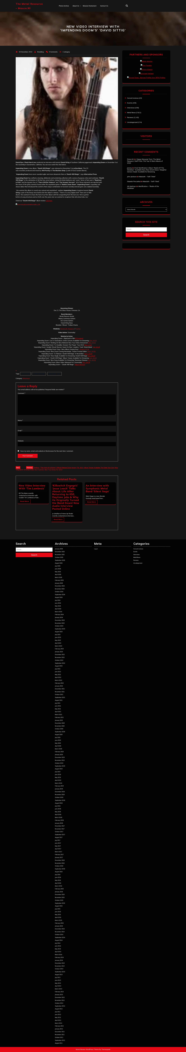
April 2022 (58, 677)
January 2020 (59, 754)
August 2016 (58, 871)
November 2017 (60, 829)
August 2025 (58, 563)
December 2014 (60, 929)
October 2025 (59, 557)
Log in (96, 549)
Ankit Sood (76, 14)
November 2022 (60, 657)
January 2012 (59, 1029)
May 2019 (58, 777)
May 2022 (58, 674)
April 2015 (58, 917)
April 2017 (58, 849)
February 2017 (59, 854)
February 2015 (59, 923)
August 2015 (58, 906)
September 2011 (60, 1040)
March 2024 (58, 611)
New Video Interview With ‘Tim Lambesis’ (32, 487)
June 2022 (58, 671)
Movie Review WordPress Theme (87, 1049)
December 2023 (60, 620)
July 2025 (57, 566)
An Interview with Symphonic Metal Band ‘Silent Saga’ (97, 488)
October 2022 (59, 660)
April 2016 (58, 883)
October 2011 (59, 1037)
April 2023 (58, 643)
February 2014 (59, 957)
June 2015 (58, 911)
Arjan (74, 18)
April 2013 (58, 986)
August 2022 (58, 666)
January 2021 (59, 720)
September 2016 (60, 869)
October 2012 (59, 1003)
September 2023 (60, 629)
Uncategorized (132, 122)
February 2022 (59, 683)
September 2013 (60, 971)
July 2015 (57, 909)
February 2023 (59, 649)
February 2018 (59, 820)
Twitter (78, 329)
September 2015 (60, 903)
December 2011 (60, 1031)
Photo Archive (64, 6)
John (74, 23)
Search (146, 235)
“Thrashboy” (77, 10)
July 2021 (57, 703)
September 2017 (60, 834)
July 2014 (57, 943)
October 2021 (59, 694)
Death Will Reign (39, 374)
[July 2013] (96, 347)
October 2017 (59, 831)
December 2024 (60, 586)
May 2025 (58, 571)
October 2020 (59, 729)
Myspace (71, 329)
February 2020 (59, 751)
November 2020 (60, 726)
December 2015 (60, 894)
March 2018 (58, 817)
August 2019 (58, 769)
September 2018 (60, 800)
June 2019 (58, 774)
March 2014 (58, 954)
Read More (24, 501)
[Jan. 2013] (93, 341)
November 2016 (60, 863)
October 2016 (59, 866)
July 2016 (57, 874)
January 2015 (59, 926)
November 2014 (60, 931)
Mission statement (89, 6)
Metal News (131, 113)
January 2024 (59, 617)
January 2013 (59, 994)
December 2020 (60, 723)
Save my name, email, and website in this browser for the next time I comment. (46, 451)
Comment (21, 393)
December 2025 (60, 551)
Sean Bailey (77, 35)
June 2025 (58, 569)
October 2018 (59, 797)
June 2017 (58, 843)
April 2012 (58, 1020)
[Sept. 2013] (91, 351)
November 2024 (60, 589)
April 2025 (58, 574)
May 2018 (58, 811)
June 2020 (58, 740)
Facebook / (64, 329)
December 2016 (60, 860)
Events (129, 103)
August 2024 (58, 597)
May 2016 (58, 880)
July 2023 (57, 634)
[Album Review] (79, 364)
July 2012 (57, 1011)
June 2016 (58, 877)
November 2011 (60, 1034)
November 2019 (60, 760)
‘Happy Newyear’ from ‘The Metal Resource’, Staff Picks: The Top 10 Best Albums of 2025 (145, 161)
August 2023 (58, 631)
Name (20, 420)
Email (20, 431)
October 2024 (59, 591)
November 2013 (60, 966)
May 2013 (58, 983)
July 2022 (57, 669)
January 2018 (59, 823)
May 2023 (58, 640)
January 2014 (59, 960)
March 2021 (58, 714)
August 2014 (58, 940)
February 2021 (59, 717)
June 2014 (58, 946)
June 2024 (58, 603)
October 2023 (59, 626)
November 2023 (60, 623)
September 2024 (60, 594)
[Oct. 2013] (91, 356)
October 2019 (59, 763)
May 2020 (58, 743)
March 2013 (58, 989)
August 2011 (58, 1043)
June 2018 (58, 809)
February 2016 (59, 889)
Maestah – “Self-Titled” (147, 177)
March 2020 (58, 749)
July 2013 (57, 977)
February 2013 (59, 991)
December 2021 (60, 689)
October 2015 (59, 900)
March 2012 (58, 1023)
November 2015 (60, 897)
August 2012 (58, 1009)
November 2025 (60, 554)
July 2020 (57, 737)
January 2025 (59, 583)
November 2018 (60, 794)
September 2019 (60, 766)
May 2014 (58, 949)
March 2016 (58, 886)
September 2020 (60, 731)
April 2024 (58, 609)
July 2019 (57, 771)
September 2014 (60, 937)
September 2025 (60, 560)
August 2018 (58, 803)
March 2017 (58, 851)
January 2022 (59, 686)
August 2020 (58, 734)
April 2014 (58, 951)
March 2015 (58, 920)
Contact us (104, 6)
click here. (49, 201)
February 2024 (59, 614)
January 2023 (59, 651)
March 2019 (58, 783)
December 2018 (60, 791)
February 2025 (59, 580)
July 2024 (57, 600)
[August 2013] (84, 349)
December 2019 (60, 757)
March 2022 (58, 680)
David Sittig (25, 374)
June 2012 (58, 1014)
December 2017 (60, 826)
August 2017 (58, 837)
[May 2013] (92, 343)
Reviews (130, 117)
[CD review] (79, 338)
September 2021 (60, 697)
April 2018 (58, 814)
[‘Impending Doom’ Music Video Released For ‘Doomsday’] (16, 369)
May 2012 (58, 1017)
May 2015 (58, 914)
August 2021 (58, 700)
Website (21, 441)
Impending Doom (54, 374)
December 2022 (60, 654)
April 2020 (58, 746)
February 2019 (59, 786)
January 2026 (59, 549)
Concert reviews (133, 98)
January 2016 (59, 891)
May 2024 (58, 606)
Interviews (26, 378)
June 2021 (58, 706)
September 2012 (60, 1006)
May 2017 (58, 846)
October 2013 (59, 969)
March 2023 (58, 646)
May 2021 (58, 709)
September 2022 (60, 663)
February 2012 (59, 1026)
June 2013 (58, 980)
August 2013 (58, 974)
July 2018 (57, 806)
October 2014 (59, 934)
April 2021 (58, 711)
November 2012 (60, 1000)
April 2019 (58, 780)
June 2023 (58, 637)
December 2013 (60, 963)
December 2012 (60, 997)
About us (76, 6)
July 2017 (57, 840)
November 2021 (60, 691)
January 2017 (59, 857)
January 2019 (59, 789)
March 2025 (58, 577)
